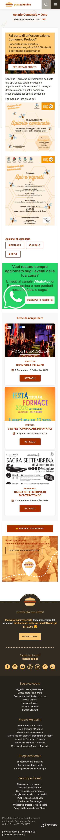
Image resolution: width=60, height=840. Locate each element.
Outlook (16, 245)
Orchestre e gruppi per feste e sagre (30, 805)
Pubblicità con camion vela (30, 798)
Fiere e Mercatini (30, 719)
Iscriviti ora (30, 636)
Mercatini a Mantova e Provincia (30, 742)
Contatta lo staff (30, 710)
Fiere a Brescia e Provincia (30, 725)
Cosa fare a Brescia (30, 706)
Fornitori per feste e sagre (30, 801)
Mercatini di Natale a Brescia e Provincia (30, 746)
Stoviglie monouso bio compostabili (30, 794)
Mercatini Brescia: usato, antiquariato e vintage (30, 736)
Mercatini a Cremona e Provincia (30, 739)
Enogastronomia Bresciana (30, 761)
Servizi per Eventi (30, 778)
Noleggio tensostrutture (30, 787)
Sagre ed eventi (30, 683)
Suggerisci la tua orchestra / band (30, 808)
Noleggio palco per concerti (30, 784)
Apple (14, 254)
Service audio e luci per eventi (30, 791)
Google (36, 245)
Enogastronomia (30, 756)
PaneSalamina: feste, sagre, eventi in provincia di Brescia (18, 4)
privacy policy (11, 831)
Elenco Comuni (30, 699)
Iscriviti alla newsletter (24, 550)
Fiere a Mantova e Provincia (30, 732)
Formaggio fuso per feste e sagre (30, 768)
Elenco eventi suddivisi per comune (30, 696)
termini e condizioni (13, 834)
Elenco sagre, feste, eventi (30, 693)
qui (33, 98)
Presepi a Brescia (30, 703)
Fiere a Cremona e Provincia (30, 729)
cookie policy (28, 831)
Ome (44, 19)
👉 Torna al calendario (30, 528)
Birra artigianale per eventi (30, 765)
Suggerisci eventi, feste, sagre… (30, 689)
